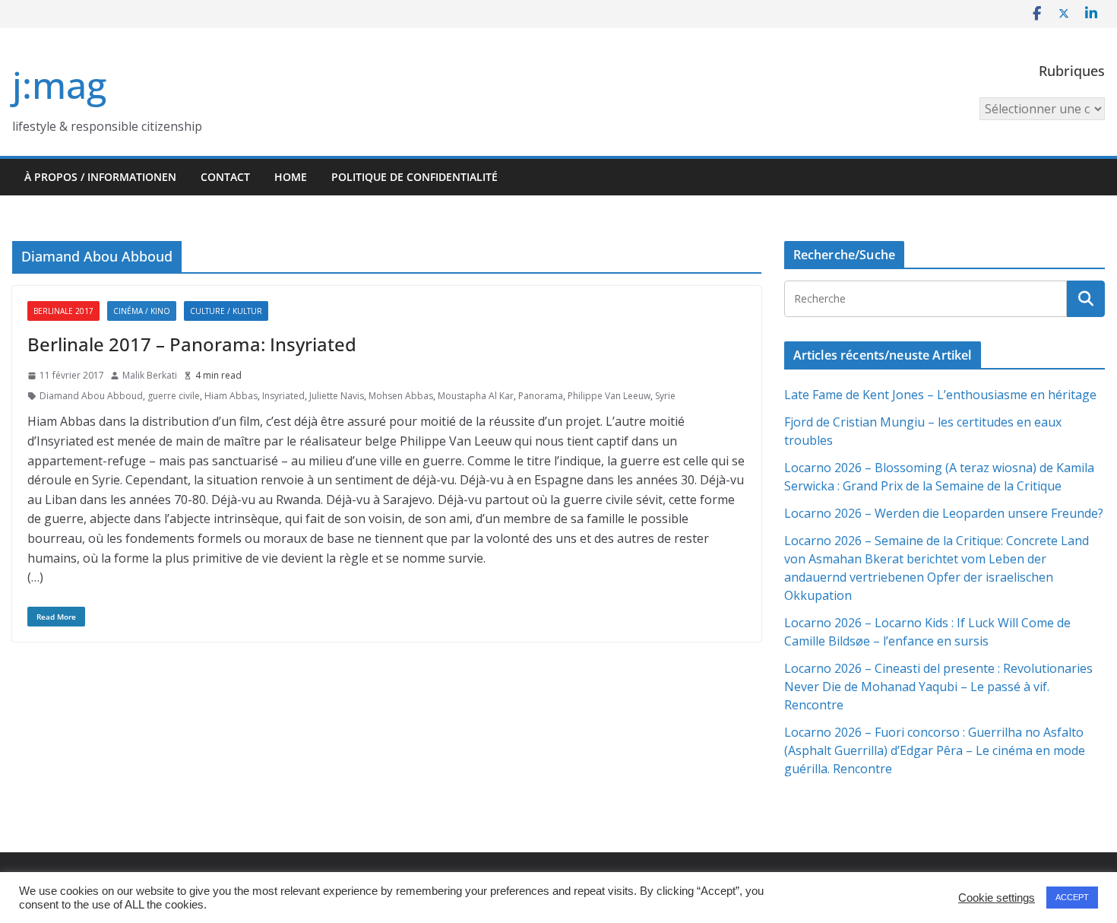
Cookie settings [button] (996, 898)
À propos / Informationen (100, 177)
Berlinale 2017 (63, 311)
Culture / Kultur (226, 311)
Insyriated (283, 395)
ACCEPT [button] (1072, 897)
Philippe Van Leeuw (609, 395)
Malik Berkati (149, 375)
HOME (290, 177)
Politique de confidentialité (414, 177)
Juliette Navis (336, 395)
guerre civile (173, 395)
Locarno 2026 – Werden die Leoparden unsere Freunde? (943, 513)
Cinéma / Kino (141, 311)
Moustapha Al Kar (476, 395)
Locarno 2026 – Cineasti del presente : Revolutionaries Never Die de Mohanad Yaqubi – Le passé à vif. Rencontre (938, 686)
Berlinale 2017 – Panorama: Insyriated (191, 344)
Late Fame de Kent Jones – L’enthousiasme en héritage (940, 394)
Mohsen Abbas (401, 395)
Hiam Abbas (231, 395)
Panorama (540, 395)
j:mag (59, 84)
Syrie (665, 395)
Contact (225, 177)
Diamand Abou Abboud (91, 395)
